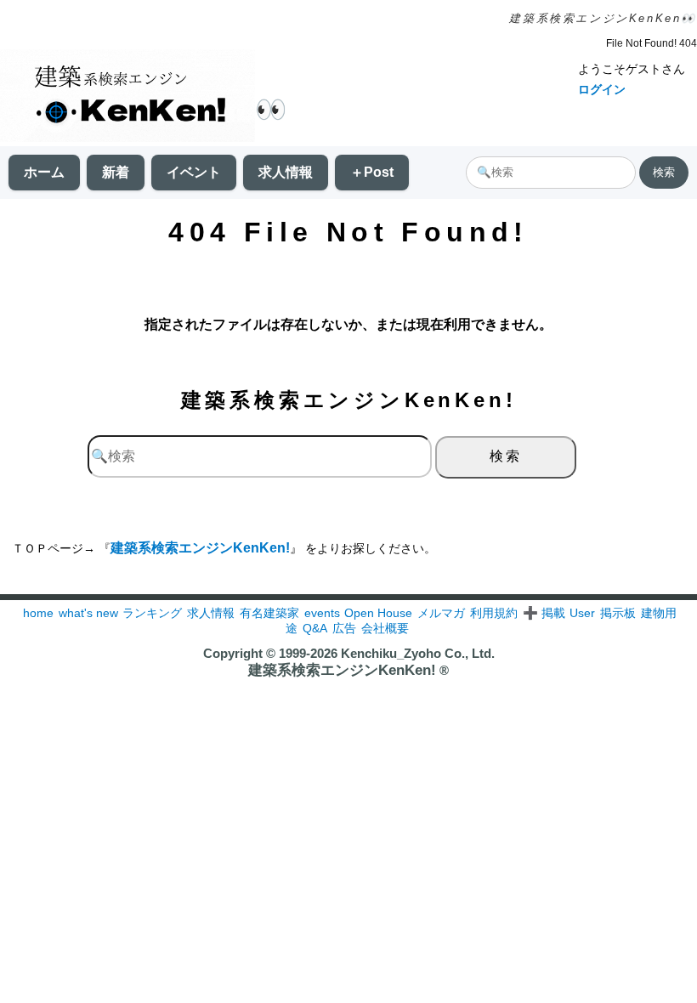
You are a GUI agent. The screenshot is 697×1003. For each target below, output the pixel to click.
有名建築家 (269, 613)
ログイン (602, 89)
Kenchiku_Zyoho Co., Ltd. (418, 653)
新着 (115, 172)
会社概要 (385, 628)
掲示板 (618, 613)
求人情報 (285, 172)
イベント (194, 172)
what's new (88, 613)
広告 (344, 628)
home (38, 613)
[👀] (127, 97)
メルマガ (441, 613)
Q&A (315, 628)
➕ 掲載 (544, 613)
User (582, 613)
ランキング (152, 613)
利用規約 (494, 613)
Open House (378, 613)
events (322, 613)
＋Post (372, 172)
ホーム (44, 172)
